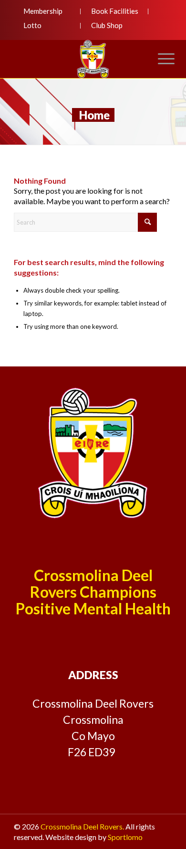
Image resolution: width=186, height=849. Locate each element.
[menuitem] (47, 11)
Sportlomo (125, 836)
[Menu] (161, 59)
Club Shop (107, 25)
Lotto (32, 25)
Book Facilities (114, 11)
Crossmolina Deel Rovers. (82, 826)
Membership (42, 11)
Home (94, 115)
